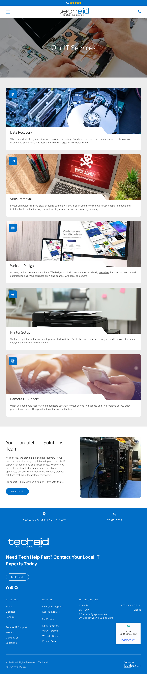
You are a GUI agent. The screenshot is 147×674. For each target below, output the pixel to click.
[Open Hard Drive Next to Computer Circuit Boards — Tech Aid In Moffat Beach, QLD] (73, 111)
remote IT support (33, 409)
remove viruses (100, 205)
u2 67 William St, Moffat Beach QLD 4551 (44, 520)
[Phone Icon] (139, 12)
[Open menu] (8, 12)
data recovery (84, 139)
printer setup (42, 461)
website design (25, 461)
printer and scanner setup (36, 339)
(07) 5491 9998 (54, 481)
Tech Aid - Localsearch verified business (128, 633)
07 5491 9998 (114, 520)
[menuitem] (21, 606)
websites (104, 272)
